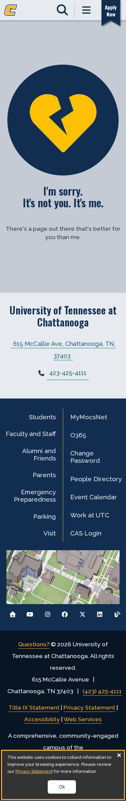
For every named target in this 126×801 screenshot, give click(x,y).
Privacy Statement (89, 707)
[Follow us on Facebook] (65, 612)
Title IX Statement (33, 707)
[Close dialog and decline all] (119, 755)
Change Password (85, 456)
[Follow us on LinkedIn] (99, 612)
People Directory (96, 479)
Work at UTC (89, 515)
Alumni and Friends (39, 454)
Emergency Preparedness (35, 495)
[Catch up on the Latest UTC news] (117, 612)
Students (42, 417)
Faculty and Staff (31, 433)
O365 (78, 435)
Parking (44, 516)
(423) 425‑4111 (102, 691)
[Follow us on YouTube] (30, 612)
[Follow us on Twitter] (82, 612)
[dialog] (63, 775)
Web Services (83, 719)
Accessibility (42, 719)
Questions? (33, 644)
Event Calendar (93, 497)
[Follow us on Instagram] (47, 612)
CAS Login (85, 533)
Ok (62, 787)
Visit (49, 533)
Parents (44, 475)
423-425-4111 (67, 372)
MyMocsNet (88, 417)
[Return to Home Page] (12, 612)
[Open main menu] (86, 10)
